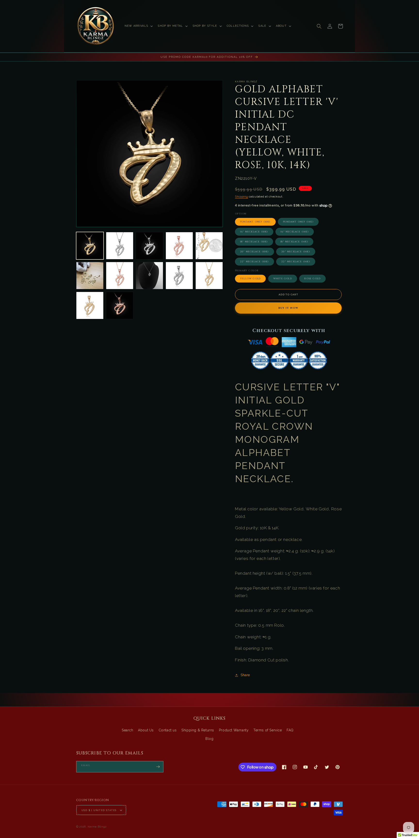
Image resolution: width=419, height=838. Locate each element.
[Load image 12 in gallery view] (119, 305)
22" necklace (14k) (295, 261)
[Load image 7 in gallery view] (119, 275)
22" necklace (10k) (254, 261)
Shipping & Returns (197, 730)
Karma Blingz (97, 826)
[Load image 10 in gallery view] (209, 275)
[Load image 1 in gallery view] (90, 245)
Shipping (241, 196)
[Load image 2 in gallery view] (119, 245)
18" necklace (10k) (254, 241)
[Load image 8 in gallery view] (149, 275)
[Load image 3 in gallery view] (149, 245)
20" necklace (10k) (254, 251)
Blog (209, 739)
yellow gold (250, 278)
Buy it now (288, 308)
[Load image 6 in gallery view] (90, 275)
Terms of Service (267, 730)
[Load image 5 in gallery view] (209, 245)
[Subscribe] (158, 766)
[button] (138, 26)
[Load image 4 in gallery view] (179, 245)
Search (127, 730)
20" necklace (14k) (295, 251)
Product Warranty (234, 730)
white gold (282, 278)
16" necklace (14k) (295, 231)
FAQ (290, 730)
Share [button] (245, 675)
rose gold (312, 278)
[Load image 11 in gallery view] (90, 305)
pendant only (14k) (298, 221)
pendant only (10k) (255, 221)
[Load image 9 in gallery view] (179, 275)
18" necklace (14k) (294, 241)
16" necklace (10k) (254, 231)
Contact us (168, 730)
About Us (146, 730)
